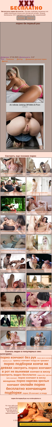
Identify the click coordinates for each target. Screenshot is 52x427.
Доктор (20, 59)
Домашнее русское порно (36, 59)
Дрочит (5, 61)
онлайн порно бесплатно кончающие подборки (25, 389)
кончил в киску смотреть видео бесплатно (25, 373)
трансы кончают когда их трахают (31, 360)
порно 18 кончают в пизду (35, 393)
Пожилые (10, 59)
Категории (21, 18)
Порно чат (30, 18)
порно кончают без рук (18, 357)
